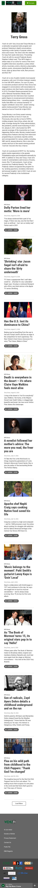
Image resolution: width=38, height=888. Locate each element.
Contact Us (7, 842)
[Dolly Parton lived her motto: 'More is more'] (18, 192)
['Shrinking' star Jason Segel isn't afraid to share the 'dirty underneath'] (18, 246)
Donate (31, 3)
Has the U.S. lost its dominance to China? (17, 323)
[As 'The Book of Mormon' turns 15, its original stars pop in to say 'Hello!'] (18, 617)
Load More (19, 803)
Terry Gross (7, 215)
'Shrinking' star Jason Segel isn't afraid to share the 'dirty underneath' (17, 267)
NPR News (7, 204)
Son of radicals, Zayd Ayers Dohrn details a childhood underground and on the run (18, 703)
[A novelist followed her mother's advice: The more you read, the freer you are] (18, 425)
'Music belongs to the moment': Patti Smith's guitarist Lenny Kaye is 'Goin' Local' (18, 572)
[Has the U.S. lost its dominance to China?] (18, 309)
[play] (3, 885)
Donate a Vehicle (9, 834)
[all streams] (35, 885)
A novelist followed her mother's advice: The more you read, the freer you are (18, 446)
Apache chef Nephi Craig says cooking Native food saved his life (17, 509)
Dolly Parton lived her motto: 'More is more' (17, 209)
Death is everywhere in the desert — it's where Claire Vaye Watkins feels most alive (18, 383)
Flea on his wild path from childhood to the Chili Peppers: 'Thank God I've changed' (17, 766)
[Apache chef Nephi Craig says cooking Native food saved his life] (18, 489)
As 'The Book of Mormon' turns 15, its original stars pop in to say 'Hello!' (18, 638)
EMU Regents (8, 851)
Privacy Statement (10, 838)
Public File (7, 847)
